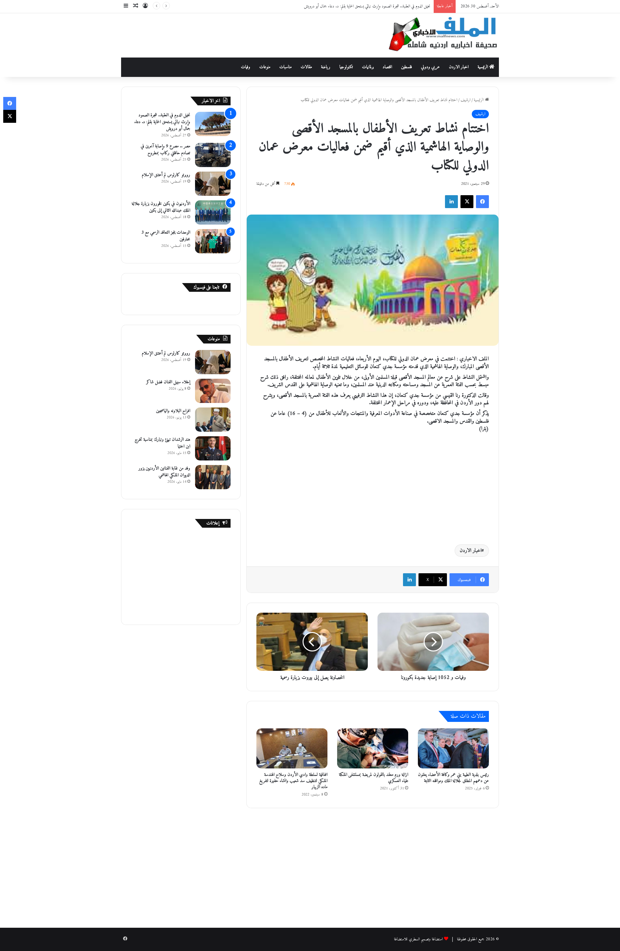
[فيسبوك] (482, 201)
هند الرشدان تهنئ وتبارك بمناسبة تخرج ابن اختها (162, 443)
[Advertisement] (245, 34)
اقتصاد (387, 67)
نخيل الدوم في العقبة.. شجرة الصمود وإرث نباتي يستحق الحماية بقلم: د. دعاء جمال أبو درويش (367, 6)
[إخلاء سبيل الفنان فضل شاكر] (213, 391)
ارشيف (465, 100)
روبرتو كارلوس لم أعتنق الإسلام (166, 175)
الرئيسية (483, 67)
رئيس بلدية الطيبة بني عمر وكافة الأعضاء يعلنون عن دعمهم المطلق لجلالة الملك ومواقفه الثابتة (453, 778)
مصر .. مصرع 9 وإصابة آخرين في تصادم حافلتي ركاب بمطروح (165, 149)
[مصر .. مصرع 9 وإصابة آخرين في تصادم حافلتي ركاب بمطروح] (213, 155)
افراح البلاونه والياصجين (173, 411)
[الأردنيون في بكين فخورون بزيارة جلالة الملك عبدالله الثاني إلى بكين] (213, 212)
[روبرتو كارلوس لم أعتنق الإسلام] (213, 184)
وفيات (245, 67)
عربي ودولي (430, 67)
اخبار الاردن (459, 67)
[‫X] (466, 201)
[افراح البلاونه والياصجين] (213, 419)
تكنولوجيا (346, 67)
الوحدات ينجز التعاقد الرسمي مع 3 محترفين (165, 235)
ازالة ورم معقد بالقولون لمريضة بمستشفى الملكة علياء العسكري (373, 778)
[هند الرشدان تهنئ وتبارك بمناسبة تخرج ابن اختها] (213, 448)
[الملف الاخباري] (439, 35)
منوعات (264, 67)
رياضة (325, 67)
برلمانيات (368, 67)
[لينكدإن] (451, 201)
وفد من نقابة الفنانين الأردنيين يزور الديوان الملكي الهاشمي (164, 471)
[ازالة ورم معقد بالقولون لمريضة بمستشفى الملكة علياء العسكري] (372, 748)
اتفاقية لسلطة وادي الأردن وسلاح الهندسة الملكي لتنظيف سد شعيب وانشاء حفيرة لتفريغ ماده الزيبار (293, 781)
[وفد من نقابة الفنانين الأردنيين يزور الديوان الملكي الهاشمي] (213, 477)
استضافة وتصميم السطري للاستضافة (418, 939)
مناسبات (285, 67)
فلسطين (406, 67)
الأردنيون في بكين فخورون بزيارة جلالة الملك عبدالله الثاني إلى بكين (161, 207)
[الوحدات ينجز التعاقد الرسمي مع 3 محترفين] (213, 241)
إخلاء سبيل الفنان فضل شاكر (168, 382)
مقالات (306, 67)
